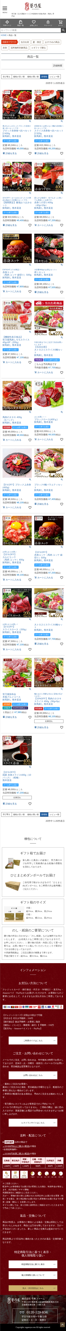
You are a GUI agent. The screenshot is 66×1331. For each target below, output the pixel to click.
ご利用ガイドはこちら (33, 1040)
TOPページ (7, 25)
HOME (4, 35)
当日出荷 (25, 42)
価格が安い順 (19, 77)
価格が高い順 (33, 77)
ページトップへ (62, 1324)
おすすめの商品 (52, 42)
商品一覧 (20, 25)
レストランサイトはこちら (33, 1123)
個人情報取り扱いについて (33, 1275)
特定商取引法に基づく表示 (33, 1264)
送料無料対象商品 (19, 48)
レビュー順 (54, 77)
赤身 (5, 48)
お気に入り (34, 25)
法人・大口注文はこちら (33, 1288)
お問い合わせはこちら (33, 1075)
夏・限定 (37, 42)
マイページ (48, 25)
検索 (63, 30)
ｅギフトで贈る (38, 48)
